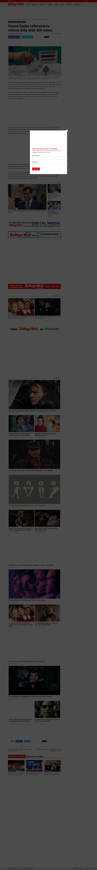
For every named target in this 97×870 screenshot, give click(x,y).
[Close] (67, 131)
